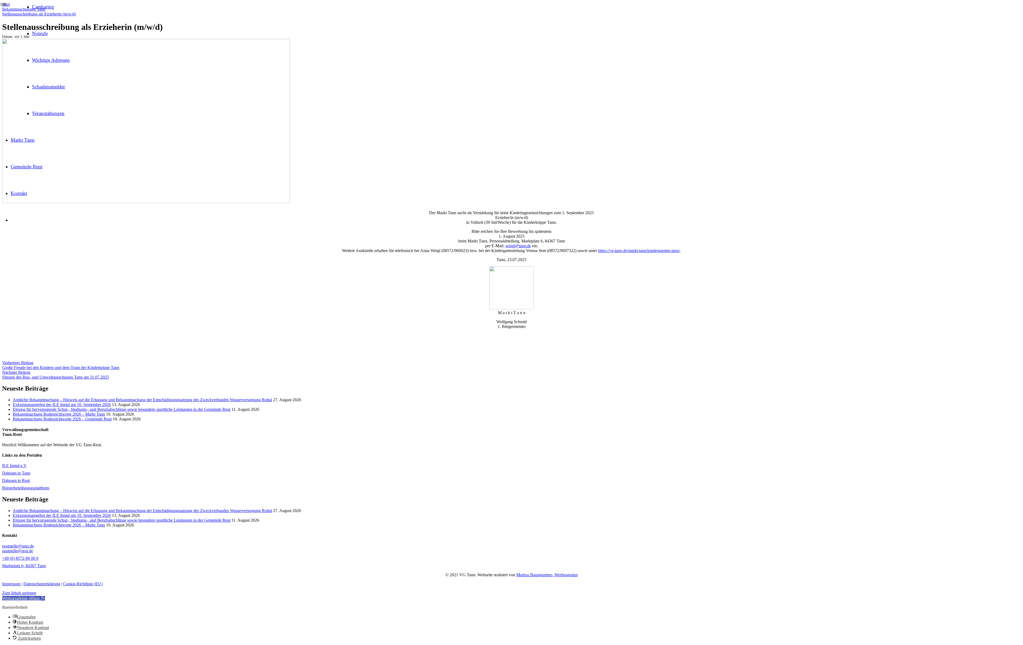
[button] (23, 598)
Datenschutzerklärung (41, 584)
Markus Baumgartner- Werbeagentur (547, 575)
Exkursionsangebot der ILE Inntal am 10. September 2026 (62, 404)
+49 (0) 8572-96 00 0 (20, 558)
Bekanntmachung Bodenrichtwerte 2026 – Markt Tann (59, 414)
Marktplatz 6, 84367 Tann (24, 565)
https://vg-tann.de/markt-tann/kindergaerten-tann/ (639, 250)
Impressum (11, 584)
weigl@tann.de (518, 246)
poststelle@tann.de (18, 546)
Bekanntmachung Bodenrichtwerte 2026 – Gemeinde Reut (62, 419)
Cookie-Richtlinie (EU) (83, 584)
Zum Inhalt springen (19, 593)
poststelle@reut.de (17, 551)
